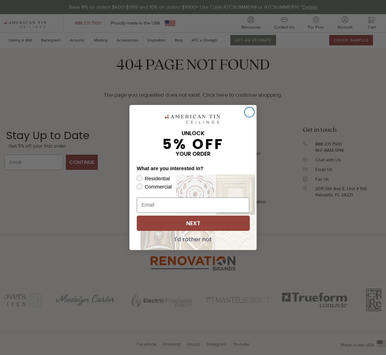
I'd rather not (193, 239)
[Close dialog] (249, 112)
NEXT (193, 223)
